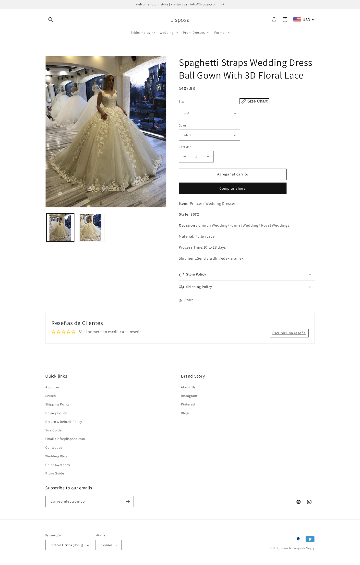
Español (106, 545)
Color (182, 125)
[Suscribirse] (127, 501)
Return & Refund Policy (63, 421)
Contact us (53, 447)
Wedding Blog (56, 456)
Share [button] (188, 300)
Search (50, 395)
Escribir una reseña (289, 332)
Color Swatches (57, 464)
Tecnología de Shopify (302, 548)
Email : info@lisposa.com (65, 439)
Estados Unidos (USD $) (66, 545)
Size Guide (53, 430)
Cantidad (185, 147)
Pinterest (188, 404)
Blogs (185, 413)
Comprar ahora (232, 188)
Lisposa (284, 548)
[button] (50, 19)
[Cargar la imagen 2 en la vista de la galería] (90, 227)
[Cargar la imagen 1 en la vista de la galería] (60, 227)
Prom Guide (54, 473)
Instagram (189, 395)
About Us (188, 387)
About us (52, 387)
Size (223, 101)
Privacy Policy (56, 413)
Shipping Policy (57, 404)
